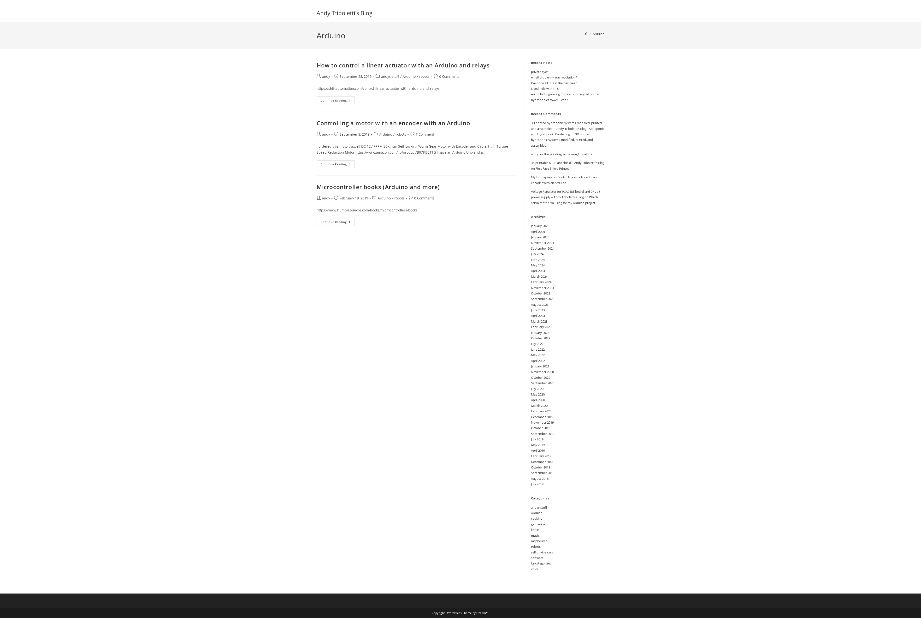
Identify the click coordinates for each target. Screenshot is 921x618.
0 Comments (449, 76)
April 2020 (538, 400)
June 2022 (538, 349)
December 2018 (542, 462)
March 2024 (539, 276)
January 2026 (540, 226)
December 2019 (542, 417)
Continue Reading (338, 101)
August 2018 (540, 478)
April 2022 (538, 361)
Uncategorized (541, 563)
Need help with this (545, 88)
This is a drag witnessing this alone (567, 154)
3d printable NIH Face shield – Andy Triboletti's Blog (567, 163)
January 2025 (540, 237)
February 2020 (541, 411)
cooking (536, 518)
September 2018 (542, 473)
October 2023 (540, 293)
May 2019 (538, 445)
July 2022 (537, 344)
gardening (538, 524)
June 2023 (538, 310)
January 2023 (540, 332)
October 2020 (540, 377)
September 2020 (542, 383)
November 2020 (542, 372)
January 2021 (540, 366)
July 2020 (537, 389)
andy (326, 76)
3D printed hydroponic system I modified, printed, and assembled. (562, 140)
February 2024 (541, 282)
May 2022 (538, 355)
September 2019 (542, 434)
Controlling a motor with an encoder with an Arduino (393, 123)
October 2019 (540, 428)
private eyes (539, 72)
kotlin (535, 530)
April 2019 (538, 450)
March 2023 (539, 321)
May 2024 (538, 265)
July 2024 (537, 254)
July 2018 (537, 484)
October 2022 (540, 338)
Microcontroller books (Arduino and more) (378, 187)
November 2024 (542, 242)
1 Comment (425, 134)
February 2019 (541, 456)
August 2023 (540, 304)
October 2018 (540, 467)
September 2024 (542, 248)
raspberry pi (539, 541)
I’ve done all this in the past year (554, 83)
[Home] (586, 34)
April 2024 (538, 271)
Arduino (598, 34)
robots (424, 76)
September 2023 (542, 299)
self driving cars (542, 552)
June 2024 (538, 260)
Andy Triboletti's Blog (344, 13)
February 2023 (541, 327)
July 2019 (537, 439)
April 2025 (538, 231)
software (537, 558)
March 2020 (539, 405)
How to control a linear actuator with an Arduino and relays (403, 65)
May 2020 (538, 394)
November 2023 (542, 288)
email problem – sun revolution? (554, 77)
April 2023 (538, 315)
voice (534, 569)
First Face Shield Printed (553, 168)
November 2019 (542, 422)
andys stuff (390, 76)
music (535, 535)
